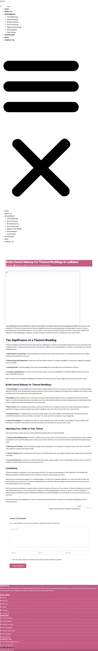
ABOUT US (8, 12)
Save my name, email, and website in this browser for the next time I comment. (37, 559)
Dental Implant (12, 30)
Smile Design (11, 32)
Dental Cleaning (12, 19)
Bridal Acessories (13, 22)
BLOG (7, 37)
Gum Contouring (12, 24)
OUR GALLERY (10, 35)
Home (7, 9)
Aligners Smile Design (14, 27)
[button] (41, 127)
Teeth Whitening (12, 17)
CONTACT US (9, 40)
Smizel (2, 1)
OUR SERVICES (10, 14)
